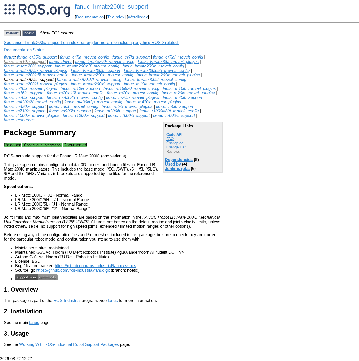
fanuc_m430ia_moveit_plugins (153, 102)
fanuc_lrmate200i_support (27, 66)
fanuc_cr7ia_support (131, 57)
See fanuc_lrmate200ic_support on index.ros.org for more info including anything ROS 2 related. (91, 42)
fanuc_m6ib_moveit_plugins (127, 106)
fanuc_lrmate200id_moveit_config (155, 79)
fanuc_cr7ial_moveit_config (178, 57)
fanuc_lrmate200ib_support (95, 70)
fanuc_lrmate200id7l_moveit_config (89, 79)
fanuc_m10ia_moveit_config (149, 84)
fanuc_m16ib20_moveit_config (131, 88)
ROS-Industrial (66, 300)
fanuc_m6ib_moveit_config (73, 106)
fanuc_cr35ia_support (37, 57)
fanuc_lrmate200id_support (95, 84)
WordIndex (138, 17)
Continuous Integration (42, 145)
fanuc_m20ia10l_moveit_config (75, 93)
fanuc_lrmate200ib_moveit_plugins (35, 70)
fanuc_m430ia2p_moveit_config (93, 102)
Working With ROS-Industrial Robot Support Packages (69, 344)
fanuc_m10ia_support (80, 88)
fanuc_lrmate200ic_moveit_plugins (168, 75)
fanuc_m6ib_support (174, 106)
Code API (174, 134)
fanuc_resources (19, 120)
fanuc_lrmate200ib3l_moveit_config (87, 66)
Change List (176, 147)
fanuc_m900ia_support (70, 111)
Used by (173, 164)
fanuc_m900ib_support (115, 111)
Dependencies (179, 159)
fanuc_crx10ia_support (25, 61)
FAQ (170, 139)
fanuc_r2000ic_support (174, 115)
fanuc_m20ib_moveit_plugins (132, 97)
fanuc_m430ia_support (25, 106)
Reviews (173, 151)
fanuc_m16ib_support (23, 93)
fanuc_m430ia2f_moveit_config (32, 102)
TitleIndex (116, 17)
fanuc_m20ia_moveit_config (132, 93)
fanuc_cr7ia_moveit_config (84, 57)
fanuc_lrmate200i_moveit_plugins (168, 61)
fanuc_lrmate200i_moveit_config (104, 61)
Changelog (174, 143)
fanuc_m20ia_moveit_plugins (188, 93)
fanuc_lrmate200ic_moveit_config (102, 75)
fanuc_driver (60, 61)
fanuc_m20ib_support (182, 97)
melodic (12, 33)
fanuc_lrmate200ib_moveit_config (153, 66)
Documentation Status (24, 50)
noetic (29, 33)
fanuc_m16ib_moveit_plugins (189, 88)
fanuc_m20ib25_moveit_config (75, 97)
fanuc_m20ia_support (23, 97)
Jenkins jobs (177, 168)
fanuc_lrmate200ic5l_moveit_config (36, 75)
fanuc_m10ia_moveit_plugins (30, 88)
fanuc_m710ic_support (25, 111)
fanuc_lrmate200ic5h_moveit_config (157, 70)
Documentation (90, 17)
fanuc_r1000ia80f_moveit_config (169, 111)
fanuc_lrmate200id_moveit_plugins (35, 84)
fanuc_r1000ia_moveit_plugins (31, 115)
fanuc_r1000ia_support (84, 115)
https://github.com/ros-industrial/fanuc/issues (95, 266)
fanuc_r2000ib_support (129, 115)
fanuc (9, 57)
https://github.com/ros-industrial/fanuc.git (73, 270)
